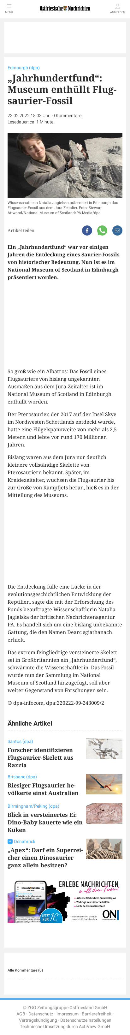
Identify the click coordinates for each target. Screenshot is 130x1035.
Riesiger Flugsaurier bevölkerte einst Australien (43, 789)
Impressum (67, 1014)
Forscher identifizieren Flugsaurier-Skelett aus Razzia (41, 757)
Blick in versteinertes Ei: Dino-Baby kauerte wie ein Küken (45, 822)
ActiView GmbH (94, 1026)
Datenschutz (40, 1014)
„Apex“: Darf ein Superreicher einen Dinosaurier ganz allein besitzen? (45, 857)
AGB (20, 1014)
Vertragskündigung (38, 1020)
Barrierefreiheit (97, 1014)
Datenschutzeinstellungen (85, 1020)
